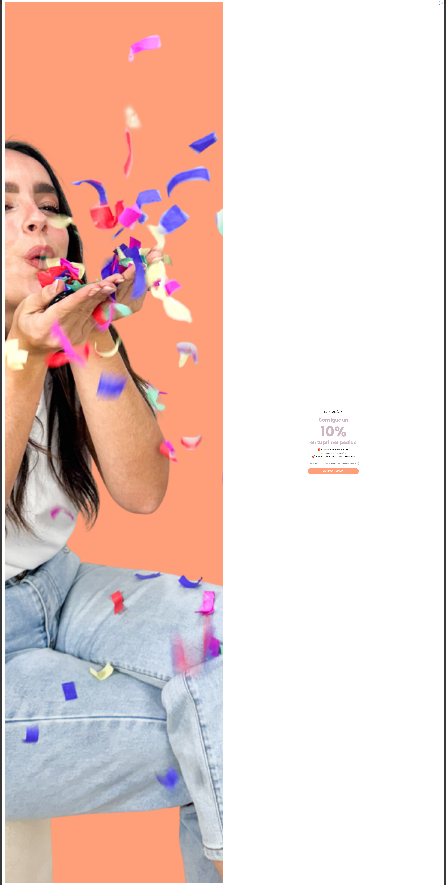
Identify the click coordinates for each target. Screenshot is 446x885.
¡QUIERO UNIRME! (333, 471)
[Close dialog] (441, 3)
